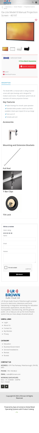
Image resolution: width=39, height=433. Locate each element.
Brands (6, 355)
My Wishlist (8, 331)
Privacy (6, 334)
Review (5, 251)
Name (5, 235)
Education (7, 344)
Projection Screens (29, 7)
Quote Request (28, 66)
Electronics (8, 7)
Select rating (7, 230)
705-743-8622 (12, 371)
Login (6, 322)
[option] (19, 31)
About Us (7, 325)
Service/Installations (11, 350)
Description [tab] (6, 82)
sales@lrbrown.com (13, 374)
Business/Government (12, 347)
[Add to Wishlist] (36, 20)
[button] (33, 2)
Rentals (6, 353)
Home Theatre (18, 7)
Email (5, 243)
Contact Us (8, 328)
